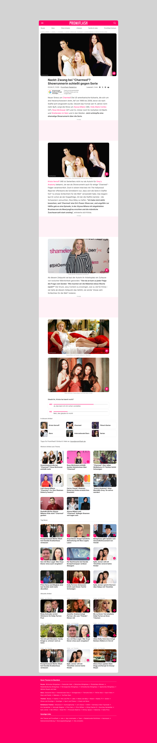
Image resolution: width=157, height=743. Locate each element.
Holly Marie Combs (98, 107)
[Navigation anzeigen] (42, 23)
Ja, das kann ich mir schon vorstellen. (67, 406)
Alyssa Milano (79, 107)
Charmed (66, 98)
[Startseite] (78, 23)
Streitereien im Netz (60, 113)
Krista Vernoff (53, 181)
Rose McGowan (59, 110)
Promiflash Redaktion (69, 87)
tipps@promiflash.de (78, 441)
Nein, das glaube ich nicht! (63, 413)
